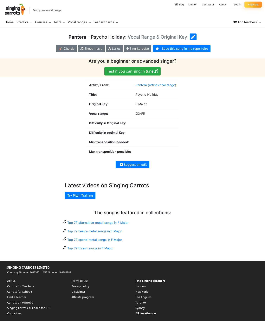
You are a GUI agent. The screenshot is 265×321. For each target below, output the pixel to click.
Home (9, 22)
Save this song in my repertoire (183, 48)
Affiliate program (82, 297)
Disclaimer (78, 291)
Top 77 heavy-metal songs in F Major (94, 231)
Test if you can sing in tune (130, 71)
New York (141, 291)
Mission (192, 4)
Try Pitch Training (80, 195)
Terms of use (79, 281)
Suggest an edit (135, 165)
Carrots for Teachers (20, 286)
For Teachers (247, 22)
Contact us (208, 4)
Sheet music (92, 48)
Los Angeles (143, 297)
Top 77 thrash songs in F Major (90, 248)
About (222, 4)
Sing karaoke (139, 48)
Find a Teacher (16, 297)
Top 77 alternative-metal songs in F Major (98, 223)
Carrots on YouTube (20, 302)
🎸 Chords (66, 48)
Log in (237, 4)
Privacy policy (80, 286)
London (140, 286)
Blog (181, 4)
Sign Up (253, 4)
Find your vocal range (47, 10)
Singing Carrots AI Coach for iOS (28, 308)
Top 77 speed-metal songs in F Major (94, 240)
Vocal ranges (78, 22)
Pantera (141, 85)
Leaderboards (104, 22)
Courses (41, 22)
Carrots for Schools (20, 291)
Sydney (140, 308)
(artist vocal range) (162, 85)
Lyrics (115, 48)
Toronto (140, 302)
